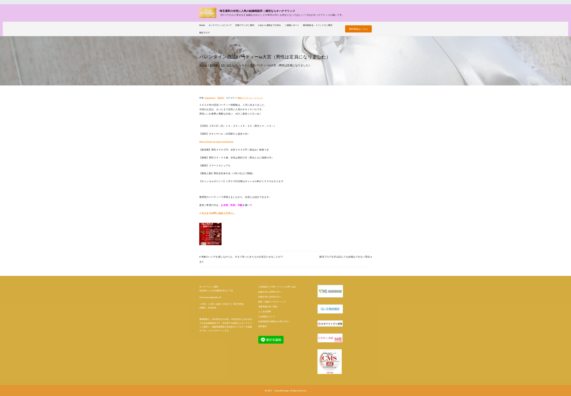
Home (202, 25)
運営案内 (262, 326)
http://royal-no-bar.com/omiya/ (216, 141)
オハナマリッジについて (220, 25)
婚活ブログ (204, 32)
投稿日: (220, 97)
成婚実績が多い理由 (267, 306)
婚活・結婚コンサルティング (272, 301)
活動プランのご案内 (244, 25)
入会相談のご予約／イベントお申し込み (277, 286)
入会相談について (266, 316)
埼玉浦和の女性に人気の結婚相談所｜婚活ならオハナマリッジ (257, 10)
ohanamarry (210, 97)
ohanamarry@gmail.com (210, 297)
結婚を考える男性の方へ (269, 291)
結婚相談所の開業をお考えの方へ (274, 321)
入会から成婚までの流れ (269, 25)
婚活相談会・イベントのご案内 (317, 25)
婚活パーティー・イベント (250, 97)
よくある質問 (264, 311)
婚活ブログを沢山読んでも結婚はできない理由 (344, 256)
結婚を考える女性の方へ (269, 296)
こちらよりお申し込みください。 (217, 212)
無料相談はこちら (358, 28)
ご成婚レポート (292, 25)
